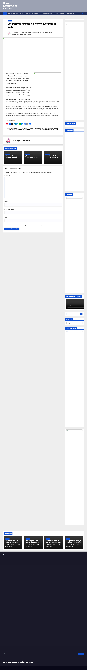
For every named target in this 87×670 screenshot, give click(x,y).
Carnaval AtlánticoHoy (33, 13)
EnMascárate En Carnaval (16, 13)
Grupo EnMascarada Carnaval (10, 6)
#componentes (30, 32)
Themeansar (26, 667)
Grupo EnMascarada (18, 31)
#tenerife (28, 34)
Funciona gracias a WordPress (9, 667)
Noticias (7, 154)
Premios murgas (48, 13)
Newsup (20, 667)
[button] (80, 13)
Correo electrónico (9, 209)
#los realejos (49, 32)
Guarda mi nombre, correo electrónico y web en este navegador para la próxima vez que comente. (30, 225)
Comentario (7, 175)
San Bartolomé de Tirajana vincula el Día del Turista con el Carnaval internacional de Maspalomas (20, 129)
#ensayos (36, 32)
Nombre (6, 201)
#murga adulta (15, 34)
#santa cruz (23, 34)
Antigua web (60, 13)
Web (5, 217)
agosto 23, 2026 (10, 544)
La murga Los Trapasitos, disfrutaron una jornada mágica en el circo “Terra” (47, 128)
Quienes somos (71, 13)
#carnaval (23, 32)
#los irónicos (42, 32)
